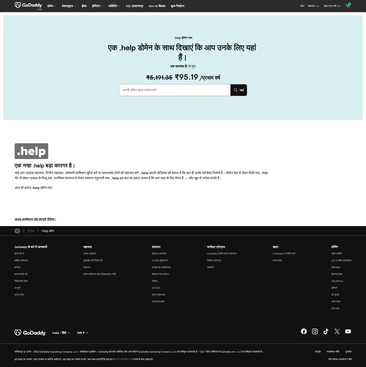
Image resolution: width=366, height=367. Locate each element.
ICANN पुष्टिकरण (160, 260)
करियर (17, 267)
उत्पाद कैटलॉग (158, 301)
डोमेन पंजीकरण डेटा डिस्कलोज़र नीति (99, 274)
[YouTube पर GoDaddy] (348, 333)
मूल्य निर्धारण (177, 6)
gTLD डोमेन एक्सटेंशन (341, 260)
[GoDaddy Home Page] (30, 332)
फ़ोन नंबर (335, 308)
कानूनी (17, 288)
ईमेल (84, 6)
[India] (28, 5)
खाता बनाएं (277, 260)
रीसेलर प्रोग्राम (214, 260)
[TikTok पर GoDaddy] (326, 333)
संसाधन (86, 267)
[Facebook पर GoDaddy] (303, 333)
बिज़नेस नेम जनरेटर (160, 274)
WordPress (337, 281)
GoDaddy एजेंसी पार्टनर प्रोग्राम (222, 253)
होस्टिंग (334, 288)
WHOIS (156, 288)
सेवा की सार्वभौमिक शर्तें (123, 359)
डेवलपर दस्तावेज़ (159, 253)
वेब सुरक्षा (335, 294)
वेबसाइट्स (335, 267)
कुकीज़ (348, 351)
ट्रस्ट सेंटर (19, 294)
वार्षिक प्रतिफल (21, 260)
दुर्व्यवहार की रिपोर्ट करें (93, 260)
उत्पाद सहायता (89, 253)
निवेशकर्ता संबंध (21, 281)
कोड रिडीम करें (158, 294)
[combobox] (175, 90)
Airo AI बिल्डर (157, 6)
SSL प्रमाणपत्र (134, 6)
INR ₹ (81, 332)
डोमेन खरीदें (336, 253)
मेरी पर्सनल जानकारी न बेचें (340, 359)
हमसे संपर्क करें (21, 274)
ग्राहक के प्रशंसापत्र (161, 267)
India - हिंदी (59, 332)
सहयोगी (210, 267)
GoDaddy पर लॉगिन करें (284, 253)
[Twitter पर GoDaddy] (337, 333)
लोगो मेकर (336, 301)
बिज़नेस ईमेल (337, 274)
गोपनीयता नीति (333, 351)
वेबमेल (154, 281)
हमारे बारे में (19, 253)
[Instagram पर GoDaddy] (314, 333)
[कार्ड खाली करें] (347, 6)
